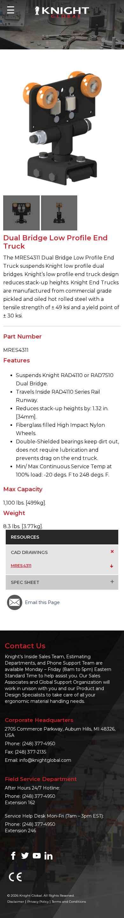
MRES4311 (21, 565)
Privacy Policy (38, 902)
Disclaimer (15, 902)
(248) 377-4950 (38, 744)
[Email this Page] (14, 602)
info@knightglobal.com (45, 760)
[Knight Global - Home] (62, 12)
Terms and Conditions (69, 902)
